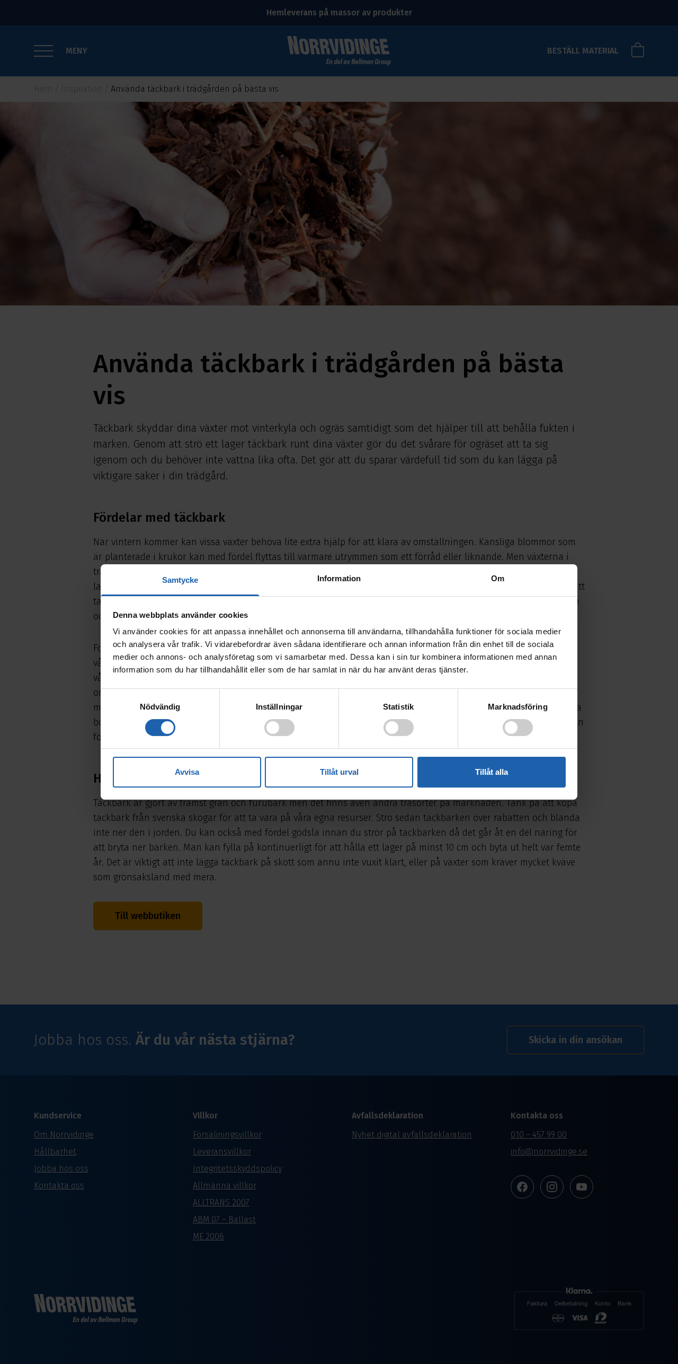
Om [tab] (497, 578)
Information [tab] (339, 578)
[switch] (279, 727)
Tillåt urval (339, 771)
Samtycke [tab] (180, 579)
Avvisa (187, 771)
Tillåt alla (491, 771)
